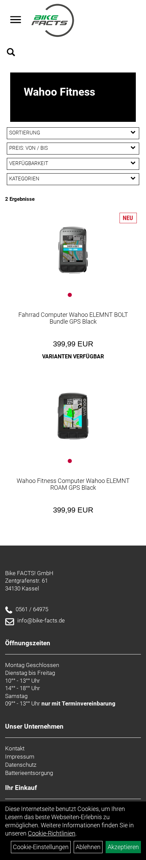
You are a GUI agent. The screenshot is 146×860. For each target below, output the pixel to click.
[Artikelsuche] (11, 53)
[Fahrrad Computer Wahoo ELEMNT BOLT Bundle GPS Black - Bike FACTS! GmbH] (73, 250)
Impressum (19, 756)
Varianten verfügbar (73, 356)
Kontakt (14, 748)
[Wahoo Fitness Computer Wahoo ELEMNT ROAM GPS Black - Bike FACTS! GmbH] (73, 416)
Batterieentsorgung (29, 772)
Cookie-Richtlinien (51, 833)
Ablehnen (88, 846)
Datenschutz (20, 764)
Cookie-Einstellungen (41, 846)
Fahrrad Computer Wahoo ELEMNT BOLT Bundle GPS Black (73, 318)
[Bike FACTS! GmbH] (52, 20)
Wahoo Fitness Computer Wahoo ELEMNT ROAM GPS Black (73, 484)
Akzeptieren (123, 846)
